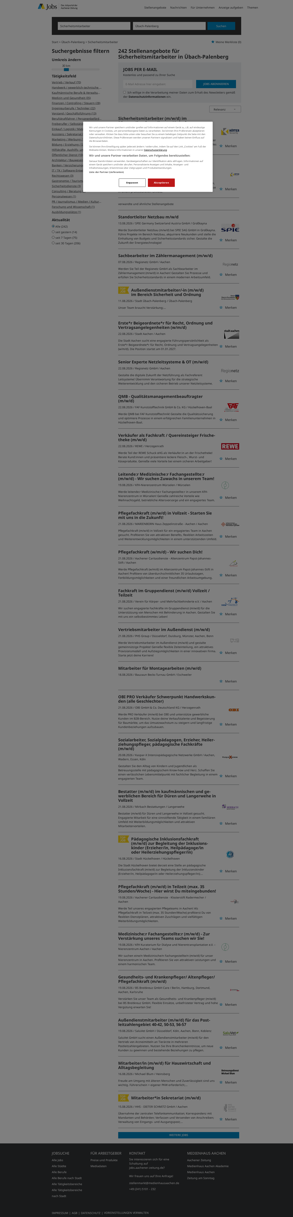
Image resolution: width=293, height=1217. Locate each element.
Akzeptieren (161, 182)
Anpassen (132, 182)
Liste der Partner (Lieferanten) (106, 172)
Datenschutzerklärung (155, 149)
